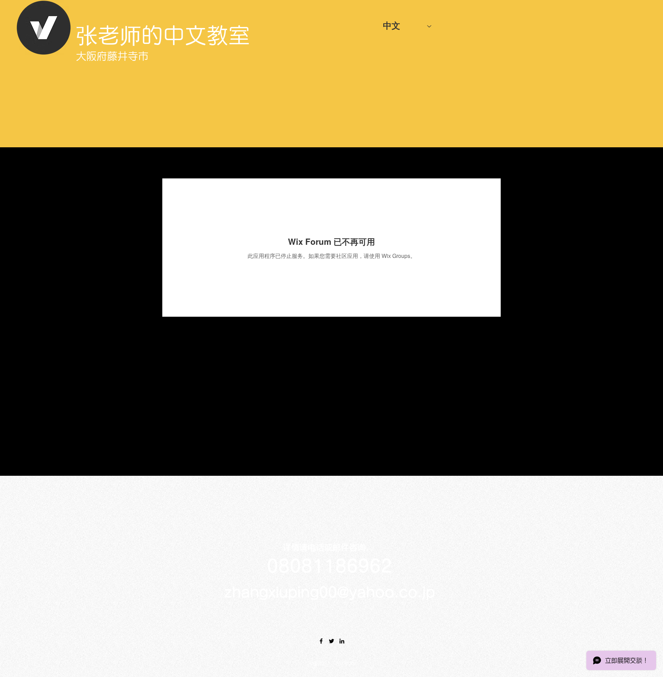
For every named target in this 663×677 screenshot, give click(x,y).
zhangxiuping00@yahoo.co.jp (329, 592)
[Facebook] (321, 641)
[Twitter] (331, 641)
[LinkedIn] (341, 641)
